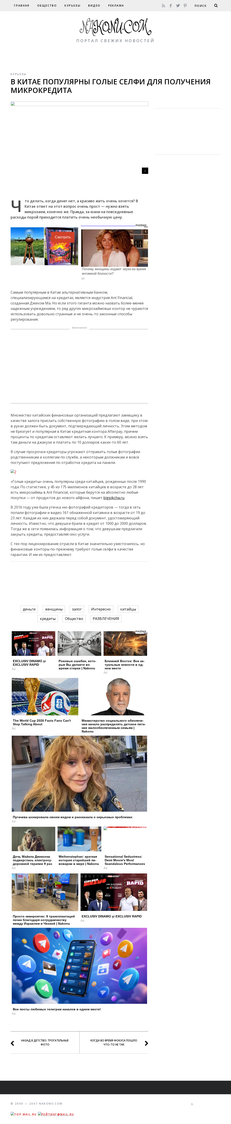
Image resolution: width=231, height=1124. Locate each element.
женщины (53, 609)
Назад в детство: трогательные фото (45, 1042)
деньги (29, 609)
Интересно (101, 609)
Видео (94, 5)
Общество (47, 5)
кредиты (47, 618)
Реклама (116, 5)
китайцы (128, 609)
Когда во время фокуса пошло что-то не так (113, 1042)
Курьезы (73, 5)
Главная (22, 5)
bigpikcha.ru (113, 497)
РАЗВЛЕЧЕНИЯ (106, 618)
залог (77, 609)
